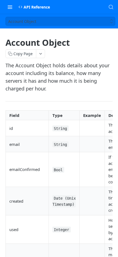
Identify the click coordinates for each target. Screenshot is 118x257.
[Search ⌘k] (110, 6)
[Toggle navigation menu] (9, 6)
